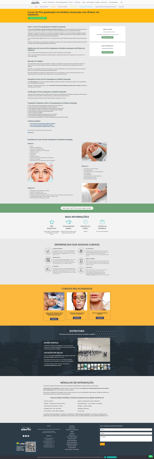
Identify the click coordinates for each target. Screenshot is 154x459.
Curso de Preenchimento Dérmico (100, 313)
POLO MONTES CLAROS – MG (49, 442)
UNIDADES (49, 435)
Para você (70, 2)
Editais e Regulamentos (72, 442)
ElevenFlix (49, 38)
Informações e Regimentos (72, 444)
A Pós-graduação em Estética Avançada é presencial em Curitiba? (43, 114)
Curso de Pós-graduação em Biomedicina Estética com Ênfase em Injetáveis (54, 314)
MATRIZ (49, 425)
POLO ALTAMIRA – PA (49, 439)
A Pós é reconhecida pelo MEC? (36, 112)
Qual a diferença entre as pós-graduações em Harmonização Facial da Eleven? (46, 105)
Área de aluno (104, 2)
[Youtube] (28, 436)
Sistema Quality (72, 435)
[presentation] (79, 347)
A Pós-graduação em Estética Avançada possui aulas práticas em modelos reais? (46, 108)
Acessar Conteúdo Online (109, 31)
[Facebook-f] (24, 436)
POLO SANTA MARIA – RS (49, 444)
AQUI (107, 415)
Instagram (31, 132)
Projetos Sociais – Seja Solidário (72, 449)
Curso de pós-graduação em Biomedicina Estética (41, 125)
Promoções (97, 2)
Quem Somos (71, 426)
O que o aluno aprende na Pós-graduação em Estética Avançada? (43, 107)
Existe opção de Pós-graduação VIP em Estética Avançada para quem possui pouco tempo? (48, 117)
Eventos (84, 2)
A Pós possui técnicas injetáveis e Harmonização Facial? (41, 111)
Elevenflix (30, 83)
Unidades (45, 2)
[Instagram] (26, 436)
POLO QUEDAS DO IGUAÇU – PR (49, 445)
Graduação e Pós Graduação (72, 429)
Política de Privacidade (72, 440)
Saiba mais (70, 263)
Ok (105, 457)
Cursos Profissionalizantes (61, 2)
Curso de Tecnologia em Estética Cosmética (77, 313)
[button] (101, 32)
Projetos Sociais (105, 254)
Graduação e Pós (51, 2)
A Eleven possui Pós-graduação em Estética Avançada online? (42, 115)
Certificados (77, 2)
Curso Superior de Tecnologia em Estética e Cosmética (42, 123)
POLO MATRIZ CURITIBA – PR (49, 438)
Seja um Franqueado (113, 2)
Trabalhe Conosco (72, 438)
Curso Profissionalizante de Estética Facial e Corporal (42, 126)
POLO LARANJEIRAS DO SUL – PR (49, 441)
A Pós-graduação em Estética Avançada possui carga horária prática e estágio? (46, 109)
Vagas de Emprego (90, 2)
